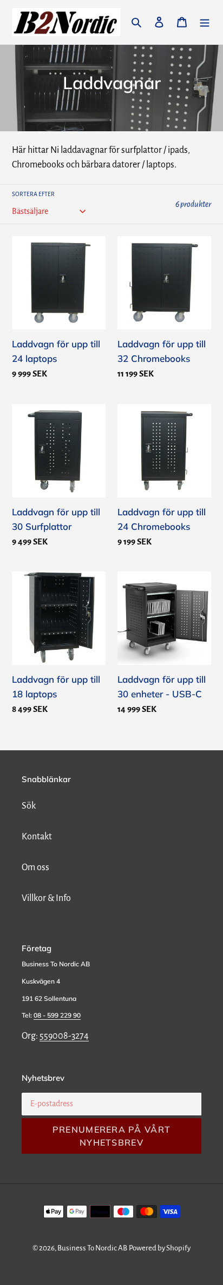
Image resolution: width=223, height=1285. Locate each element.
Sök (29, 806)
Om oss (35, 867)
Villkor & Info (46, 898)
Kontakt (37, 837)
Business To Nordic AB (92, 1248)
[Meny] (204, 22)
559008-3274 (64, 1036)
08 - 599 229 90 (57, 1015)
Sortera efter (33, 194)
